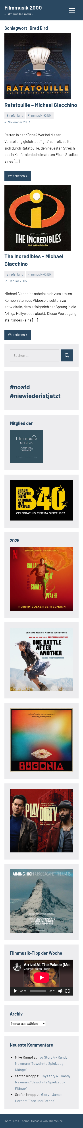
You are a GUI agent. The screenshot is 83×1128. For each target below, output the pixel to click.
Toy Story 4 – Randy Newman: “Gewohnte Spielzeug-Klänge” (41, 1063)
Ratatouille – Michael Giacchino (40, 105)
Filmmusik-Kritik (40, 115)
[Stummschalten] (60, 991)
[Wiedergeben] (15, 991)
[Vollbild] (67, 991)
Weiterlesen (16, 176)
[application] (41, 977)
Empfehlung (14, 115)
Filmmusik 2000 (23, 7)
